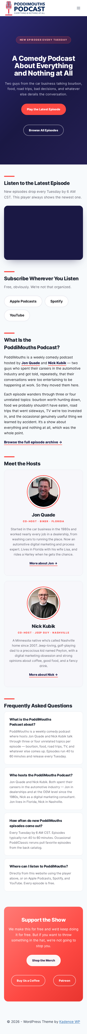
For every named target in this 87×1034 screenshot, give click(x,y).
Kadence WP (69, 1022)
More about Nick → (43, 675)
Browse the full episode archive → (33, 442)
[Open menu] (78, 8)
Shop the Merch (43, 960)
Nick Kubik (57, 363)
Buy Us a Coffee (28, 980)
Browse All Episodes (43, 130)
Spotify (56, 301)
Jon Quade (30, 363)
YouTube (17, 315)
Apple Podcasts (23, 301)
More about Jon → (43, 563)
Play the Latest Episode (43, 109)
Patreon (64, 980)
